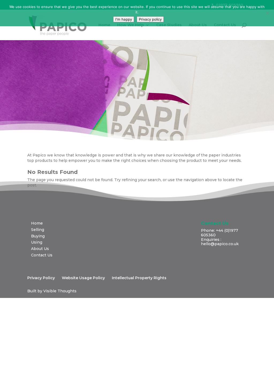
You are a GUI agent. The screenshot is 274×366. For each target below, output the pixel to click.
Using (36, 242)
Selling (37, 229)
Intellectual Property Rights (139, 277)
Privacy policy (150, 19)
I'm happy (123, 19)
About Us (198, 25)
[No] (267, 13)
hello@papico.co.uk (220, 243)
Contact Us (225, 25)
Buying (38, 236)
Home (104, 25)
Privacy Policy (41, 277)
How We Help (130, 25)
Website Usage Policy (83, 277)
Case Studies (169, 25)
